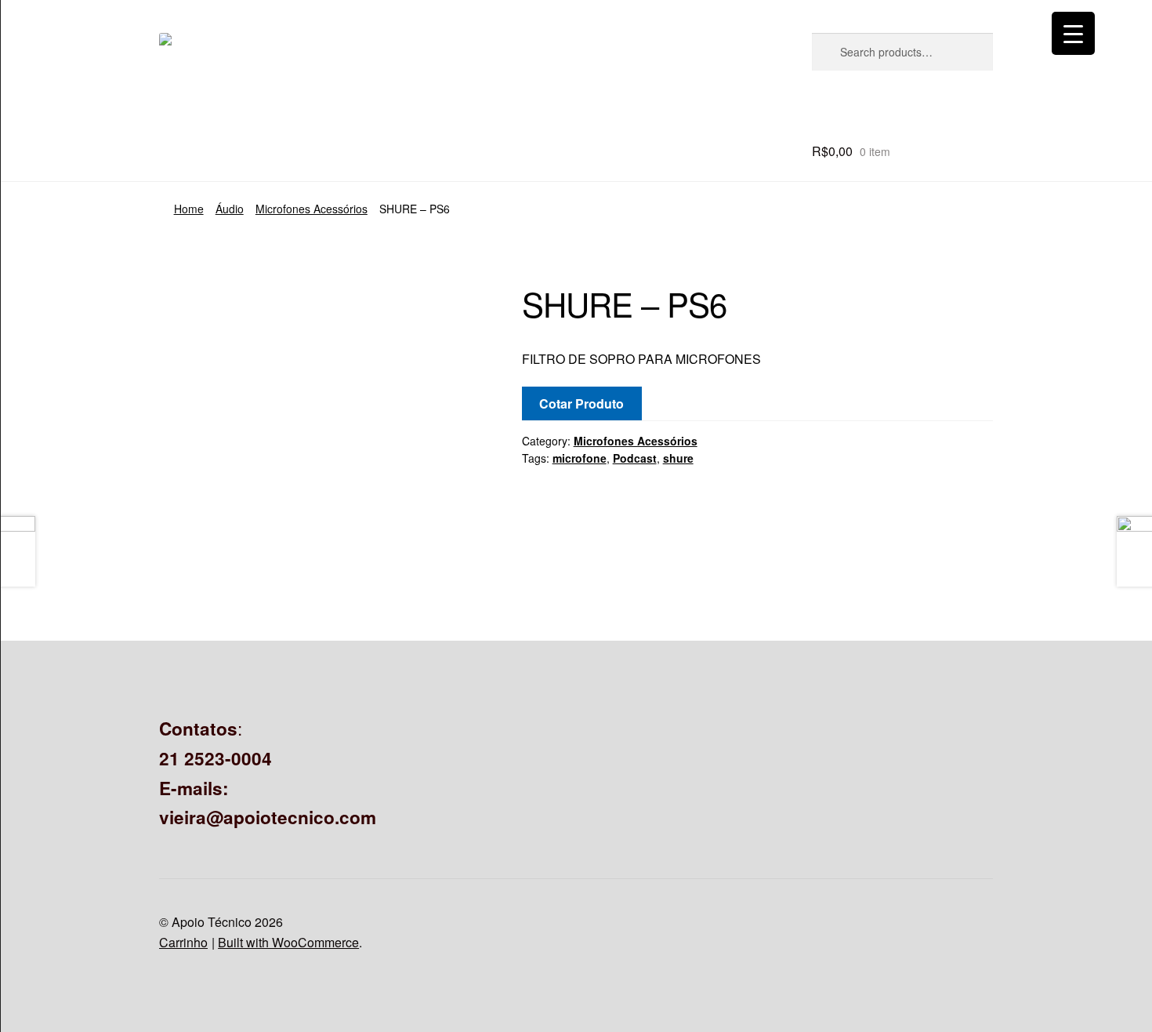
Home (189, 208)
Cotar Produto (581, 403)
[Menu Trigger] (1073, 33)
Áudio (230, 208)
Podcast (635, 458)
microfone (579, 458)
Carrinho (183, 942)
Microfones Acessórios (311, 208)
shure (678, 458)
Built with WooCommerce (288, 942)
